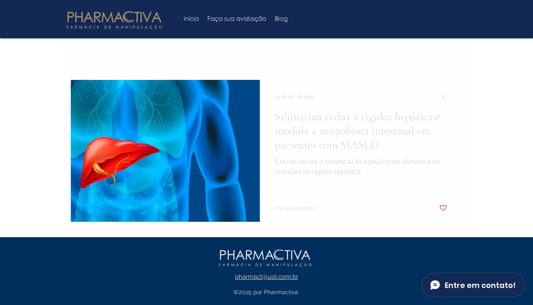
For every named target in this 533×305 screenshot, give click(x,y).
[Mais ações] (446, 97)
